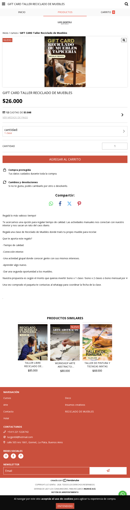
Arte (5, 404)
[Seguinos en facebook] (13, 456)
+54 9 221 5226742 (18, 431)
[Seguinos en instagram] (5, 456)
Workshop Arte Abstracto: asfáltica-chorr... (65, 365)
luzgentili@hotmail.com (20, 437)
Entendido (65, 506)
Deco (68, 398)
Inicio (5, 32)
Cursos (7, 398)
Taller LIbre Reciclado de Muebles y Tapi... (33, 364)
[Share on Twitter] (69, 203)
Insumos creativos (75, 404)
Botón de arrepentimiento (65, 492)
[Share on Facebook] (60, 203)
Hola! (6, 418)
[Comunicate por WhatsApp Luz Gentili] (122, 494)
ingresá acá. (90, 489)
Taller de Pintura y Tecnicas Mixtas (97, 364)
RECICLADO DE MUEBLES (79, 411)
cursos (14, 32)
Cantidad (9, 146)
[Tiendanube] (65, 481)
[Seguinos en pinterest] (20, 456)
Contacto (8, 411)
